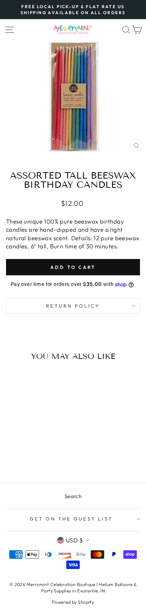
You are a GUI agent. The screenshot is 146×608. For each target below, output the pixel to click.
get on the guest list (71, 519)
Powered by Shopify (73, 602)
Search (73, 496)
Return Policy (73, 306)
